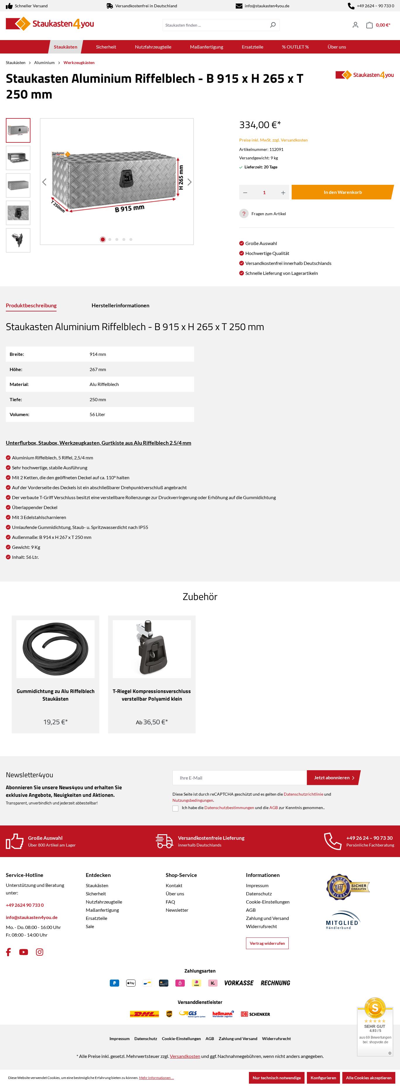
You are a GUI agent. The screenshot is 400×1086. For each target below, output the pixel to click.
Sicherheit (96, 893)
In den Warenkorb (343, 192)
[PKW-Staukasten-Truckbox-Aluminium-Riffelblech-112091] (116, 181)
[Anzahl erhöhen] (283, 192)
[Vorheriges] (44, 181)
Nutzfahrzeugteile (104, 901)
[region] (100, 187)
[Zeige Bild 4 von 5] (124, 239)
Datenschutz (259, 893)
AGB (273, 807)
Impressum (257, 885)
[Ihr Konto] (355, 25)
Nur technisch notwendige (277, 1077)
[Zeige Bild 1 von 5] (103, 239)
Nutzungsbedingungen (192, 800)
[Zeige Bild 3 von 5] (117, 239)
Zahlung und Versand (267, 918)
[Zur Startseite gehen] (50, 23)
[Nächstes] (188, 181)
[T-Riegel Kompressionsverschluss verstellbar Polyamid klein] (152, 649)
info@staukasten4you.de (267, 5)
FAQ (170, 901)
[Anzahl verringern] (245, 192)
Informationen (263, 875)
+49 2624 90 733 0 (25, 905)
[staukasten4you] (365, 88)
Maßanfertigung (102, 910)
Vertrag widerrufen (267, 943)
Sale (90, 926)
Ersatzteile (96, 918)
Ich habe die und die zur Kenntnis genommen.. (253, 807)
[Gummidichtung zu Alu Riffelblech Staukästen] (55, 649)
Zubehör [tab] (200, 596)
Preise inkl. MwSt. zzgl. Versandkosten (273, 139)
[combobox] (214, 25)
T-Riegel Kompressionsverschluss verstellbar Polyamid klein (152, 695)
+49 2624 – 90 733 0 (375, 5)
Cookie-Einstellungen (268, 901)
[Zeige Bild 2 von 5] (110, 239)
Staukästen (97, 885)
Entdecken (98, 875)
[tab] (31, 305)
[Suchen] (273, 25)
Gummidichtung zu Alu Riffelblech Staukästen (56, 695)
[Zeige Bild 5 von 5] (131, 239)
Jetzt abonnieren (332, 777)
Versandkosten (185, 1056)
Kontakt (174, 885)
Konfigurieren (323, 1077)
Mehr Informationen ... (156, 1077)
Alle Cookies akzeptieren (369, 1077)
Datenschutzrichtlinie (303, 794)
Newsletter (177, 910)
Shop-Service (181, 875)
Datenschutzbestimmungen (229, 807)
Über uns (175, 893)
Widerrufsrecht (261, 926)
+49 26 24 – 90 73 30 (369, 838)
